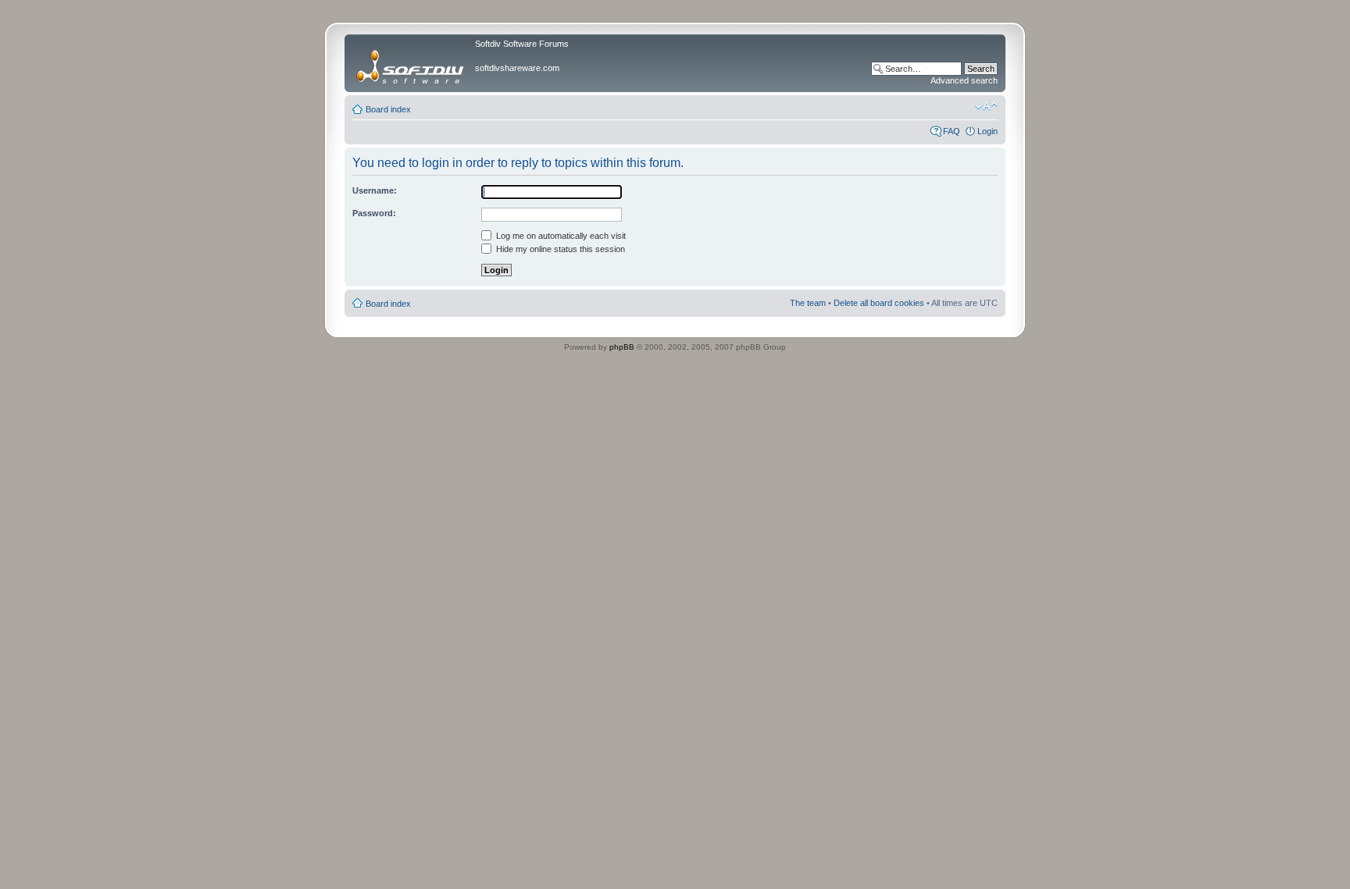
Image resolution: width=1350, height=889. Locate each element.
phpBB (621, 347)
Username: (374, 190)
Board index (388, 109)
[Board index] (411, 63)
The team (808, 303)
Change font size (986, 106)
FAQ (951, 131)
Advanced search (964, 80)
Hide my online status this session (559, 249)
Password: (374, 213)
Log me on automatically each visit (560, 235)
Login (987, 131)
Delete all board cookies (879, 303)
